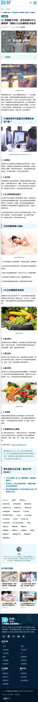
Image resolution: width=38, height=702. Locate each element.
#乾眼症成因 (17, 507)
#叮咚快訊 (26, 511)
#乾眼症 (13, 500)
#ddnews (5, 500)
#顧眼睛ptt (6, 534)
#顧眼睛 (32, 530)
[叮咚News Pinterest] (23, 636)
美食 (4, 646)
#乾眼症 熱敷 (17, 504)
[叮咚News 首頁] (6, 3)
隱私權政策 (24, 680)
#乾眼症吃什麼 (7, 507)
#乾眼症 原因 (6, 504)
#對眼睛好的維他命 (8, 515)
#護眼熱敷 (5, 530)
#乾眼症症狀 (16, 511)
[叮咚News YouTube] (19, 636)
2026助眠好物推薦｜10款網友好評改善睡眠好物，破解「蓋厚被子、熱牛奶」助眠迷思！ (9, 606)
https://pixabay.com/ (18, 445)
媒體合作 (5, 673)
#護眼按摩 (14, 526)
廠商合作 (5, 677)
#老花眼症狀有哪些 (18, 523)
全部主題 (24, 677)
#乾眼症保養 (27, 504)
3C (22, 653)
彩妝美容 (24, 650)
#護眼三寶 (5, 526)
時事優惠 (5, 660)
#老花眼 (15, 519)
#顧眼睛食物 (6, 538)
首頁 (2, 9)
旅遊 (22, 646)
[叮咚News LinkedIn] (9, 636)
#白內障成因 (27, 515)
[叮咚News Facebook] (4, 636)
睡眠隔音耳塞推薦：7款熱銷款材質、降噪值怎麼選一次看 (9, 585)
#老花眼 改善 (24, 519)
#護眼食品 (14, 530)
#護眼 (28, 523)
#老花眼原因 (6, 523)
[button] (35, 3)
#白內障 (19, 515)
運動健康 (24, 657)
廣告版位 (5, 680)
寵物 (4, 657)
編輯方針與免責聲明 (7, 694)
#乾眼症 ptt (22, 500)
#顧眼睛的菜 (27, 534)
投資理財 (24, 664)
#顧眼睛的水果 (16, 534)
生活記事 (7, 9)
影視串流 (5, 664)
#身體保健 (24, 530)
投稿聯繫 (5, 684)
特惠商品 (24, 660)
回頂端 (5, 698)
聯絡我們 (24, 673)
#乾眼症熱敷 (6, 511)
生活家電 (5, 653)
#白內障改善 (6, 519)
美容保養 (5, 650)
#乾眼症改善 (27, 507)
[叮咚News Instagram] (14, 636)
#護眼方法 (24, 526)
